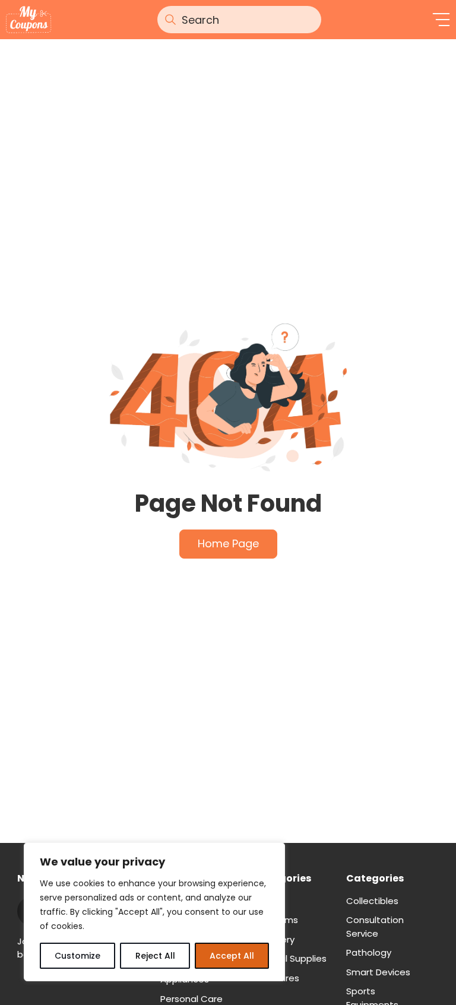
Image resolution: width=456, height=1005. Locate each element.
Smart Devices (378, 972)
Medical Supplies (290, 958)
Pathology (368, 952)
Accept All (232, 956)
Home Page (228, 543)
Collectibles (372, 901)
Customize (77, 956)
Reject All (155, 956)
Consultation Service (375, 927)
